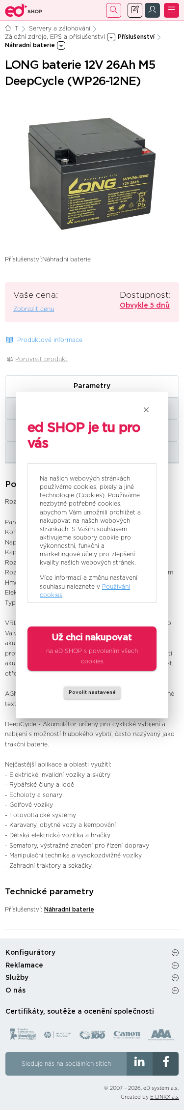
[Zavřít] (146, 409)
